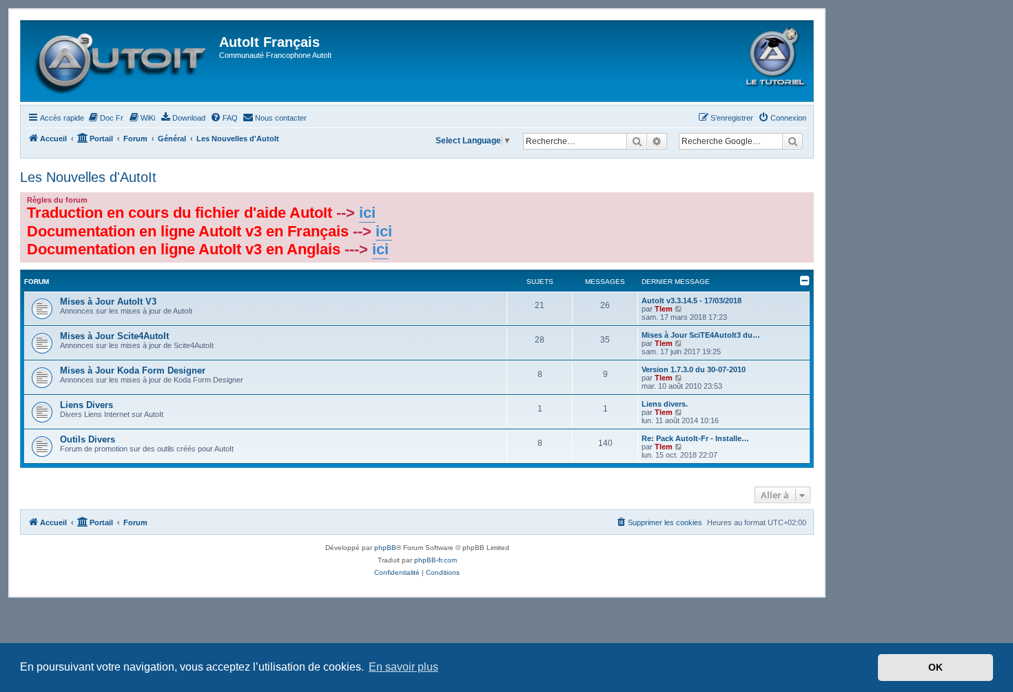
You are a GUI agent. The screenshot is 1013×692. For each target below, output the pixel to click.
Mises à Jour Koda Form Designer (132, 370)
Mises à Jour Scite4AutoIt (114, 336)
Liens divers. (665, 404)
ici (367, 212)
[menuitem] (105, 118)
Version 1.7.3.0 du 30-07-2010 (694, 369)
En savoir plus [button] (403, 667)
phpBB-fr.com (435, 560)
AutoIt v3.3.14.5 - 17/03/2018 (691, 300)
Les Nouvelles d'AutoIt (88, 177)
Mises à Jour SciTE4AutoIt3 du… (701, 335)
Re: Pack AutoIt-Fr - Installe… (695, 438)
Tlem (664, 309)
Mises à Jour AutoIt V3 (108, 301)
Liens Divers (86, 405)
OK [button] (935, 667)
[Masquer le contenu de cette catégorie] (805, 280)
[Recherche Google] (792, 141)
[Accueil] (121, 61)
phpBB (385, 547)
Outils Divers (87, 439)
